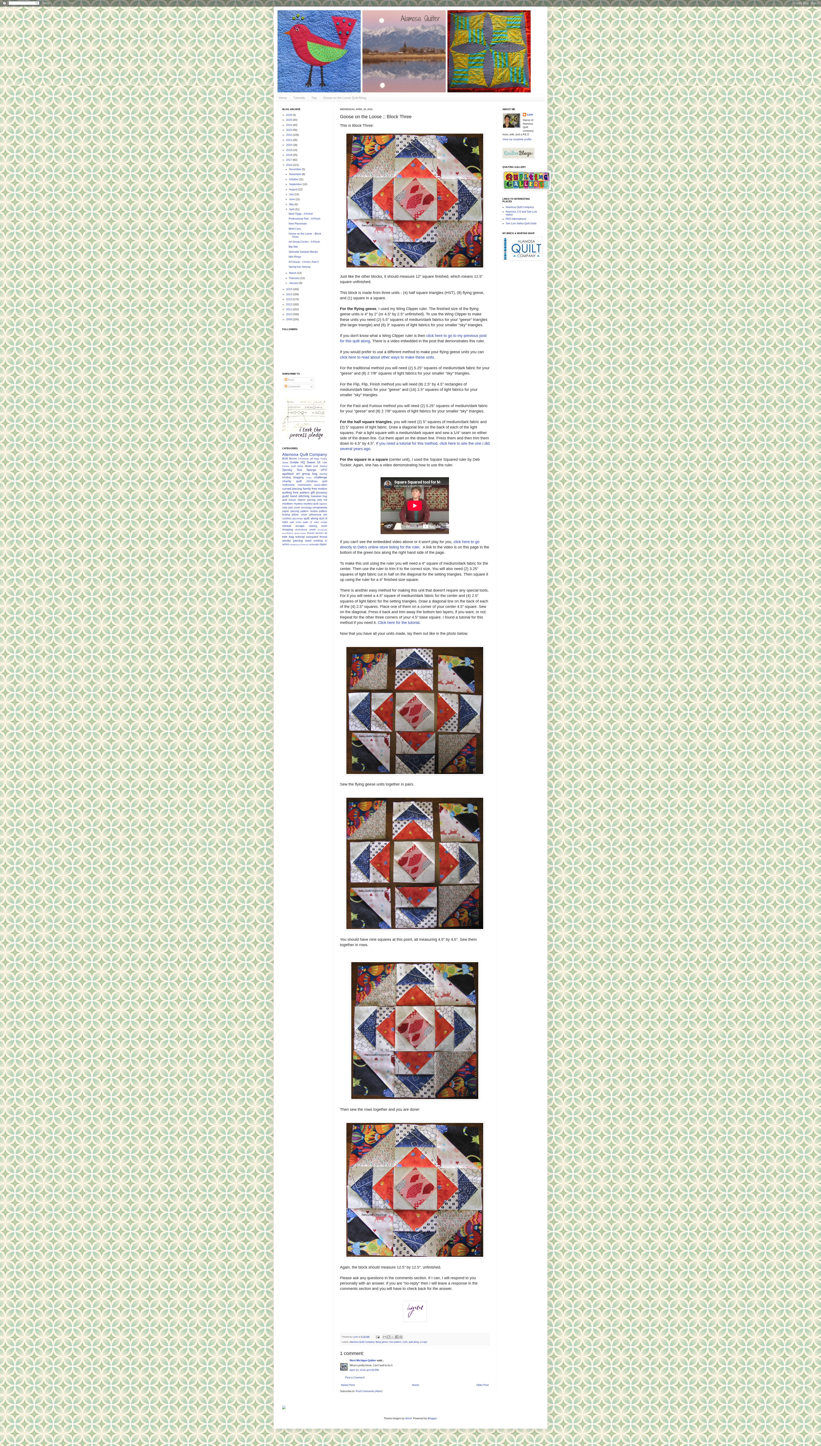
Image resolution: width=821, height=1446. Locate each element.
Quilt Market (320, 466)
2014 (289, 294)
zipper (323, 544)
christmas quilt (316, 481)
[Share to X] (393, 1337)
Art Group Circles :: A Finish (304, 241)
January (294, 283)
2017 (289, 159)
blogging (298, 477)
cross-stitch (320, 484)
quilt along (414, 1342)
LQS (405, 1342)
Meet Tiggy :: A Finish (301, 213)
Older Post (482, 1385)
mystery (298, 503)
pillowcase (315, 514)
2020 (289, 144)
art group (303, 473)
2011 (289, 309)
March (293, 273)
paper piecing (290, 511)
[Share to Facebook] (397, 1337)
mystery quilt (311, 503)
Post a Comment (355, 1377)
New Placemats (298, 223)
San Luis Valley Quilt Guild (521, 223)
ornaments (320, 507)
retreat (286, 525)
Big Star (293, 246)
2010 (289, 314)
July (291, 194)
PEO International (516, 218)
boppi (309, 477)
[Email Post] (377, 1336)
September (296, 184)
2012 (289, 304)
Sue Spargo (306, 469)
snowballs (322, 530)
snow (312, 529)
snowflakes (287, 533)
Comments (293, 386)
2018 (289, 155)
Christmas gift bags (308, 458)
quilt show (295, 522)
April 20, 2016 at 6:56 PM (364, 1370)
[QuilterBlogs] (518, 157)
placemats (297, 518)
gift (313, 492)
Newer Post (347, 1385)
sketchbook (301, 529)
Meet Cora (295, 228)
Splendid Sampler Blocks (303, 251)
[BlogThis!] (389, 1337)
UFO (324, 469)
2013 (289, 299)
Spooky (287, 469)
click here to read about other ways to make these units (387, 357)
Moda (308, 466)
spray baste (300, 533)
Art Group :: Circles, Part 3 (304, 261)
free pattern (395, 1342)
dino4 (408, 1418)
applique (288, 473)
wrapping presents (299, 544)
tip (326, 533)
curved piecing (292, 488)
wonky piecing (292, 540)
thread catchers (315, 533)
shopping (287, 529)
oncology (306, 507)
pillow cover (299, 514)
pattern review (309, 511)
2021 (289, 140)
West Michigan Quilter (363, 1360)
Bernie (293, 458)
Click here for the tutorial (398, 622)
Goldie (294, 462)
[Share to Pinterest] (401, 1337)
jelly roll (322, 499)
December (295, 169)
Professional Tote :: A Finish (304, 218)
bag (314, 473)
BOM (285, 458)
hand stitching (300, 496)
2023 (289, 130)
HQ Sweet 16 (311, 462)
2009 (289, 319)
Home (283, 97)
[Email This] (384, 1337)
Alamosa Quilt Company (362, 1342)
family (307, 488)
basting (323, 474)
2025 (289, 119)
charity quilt (292, 481)
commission (305, 484)
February (294, 278)
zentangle (314, 544)
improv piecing (307, 499)
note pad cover (291, 507)
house (292, 499)
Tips (314, 97)
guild (285, 496)
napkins (323, 503)
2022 (289, 134)
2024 (289, 125)
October (294, 179)
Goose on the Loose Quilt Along (344, 97)
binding (286, 477)
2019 (289, 150)
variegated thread (316, 536)
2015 (289, 289)
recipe (324, 522)
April (292, 209)
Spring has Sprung (299, 266)
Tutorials (299, 97)
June (292, 199)
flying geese (382, 1342)
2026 (289, 115)
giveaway (321, 492)
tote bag (288, 536)
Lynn (530, 114)
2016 (289, 165)
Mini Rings (295, 256)
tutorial (300, 536)
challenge (320, 477)
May (292, 204)
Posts (290, 379)
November (295, 174)
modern (287, 503)
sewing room (318, 525)
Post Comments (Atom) (369, 1391)
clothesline (288, 484)
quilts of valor (311, 522)
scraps (423, 1342)
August (293, 189)
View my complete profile (517, 139)
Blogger (432, 1418)
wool (308, 540)
